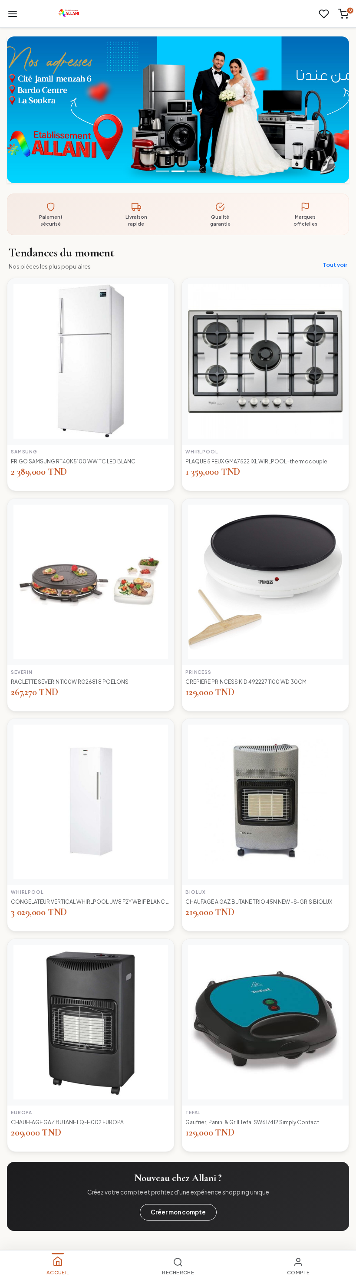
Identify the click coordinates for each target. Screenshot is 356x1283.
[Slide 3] (193, 171)
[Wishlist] (324, 14)
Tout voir (335, 264)
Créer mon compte (178, 1212)
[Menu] (12, 14)
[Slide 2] (178, 171)
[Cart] (343, 14)
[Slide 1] (162, 171)
